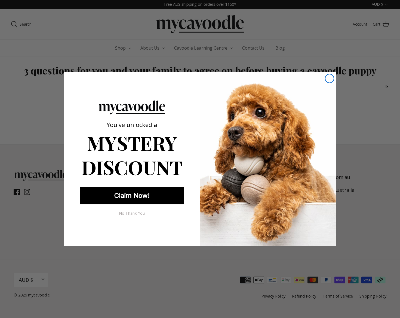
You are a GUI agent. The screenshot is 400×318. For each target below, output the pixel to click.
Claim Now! (132, 195)
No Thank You (132, 213)
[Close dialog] (329, 78)
